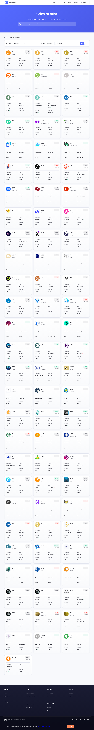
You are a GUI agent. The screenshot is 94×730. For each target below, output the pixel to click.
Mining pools (7, 702)
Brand (70, 702)
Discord (88, 719)
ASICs (64, 3)
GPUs (59, 3)
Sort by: (43, 43)
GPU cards (49, 696)
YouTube (84, 719)
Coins (54, 3)
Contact (76, 3)
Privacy (70, 708)
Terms (70, 705)
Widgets (49, 707)
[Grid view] (82, 43)
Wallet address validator (31, 699)
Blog (70, 696)
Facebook (76, 719)
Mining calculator (30, 693)
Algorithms (7, 696)
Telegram (80, 719)
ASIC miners (50, 693)
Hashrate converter (30, 696)
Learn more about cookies (43, 727)
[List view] (86, 43)
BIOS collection (29, 708)
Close (70, 727)
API (48, 710)
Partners (71, 699)
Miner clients (7, 699)
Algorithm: (8, 43)
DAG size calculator (30, 705)
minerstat (11, 2)
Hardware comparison (52, 699)
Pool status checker (30, 702)
